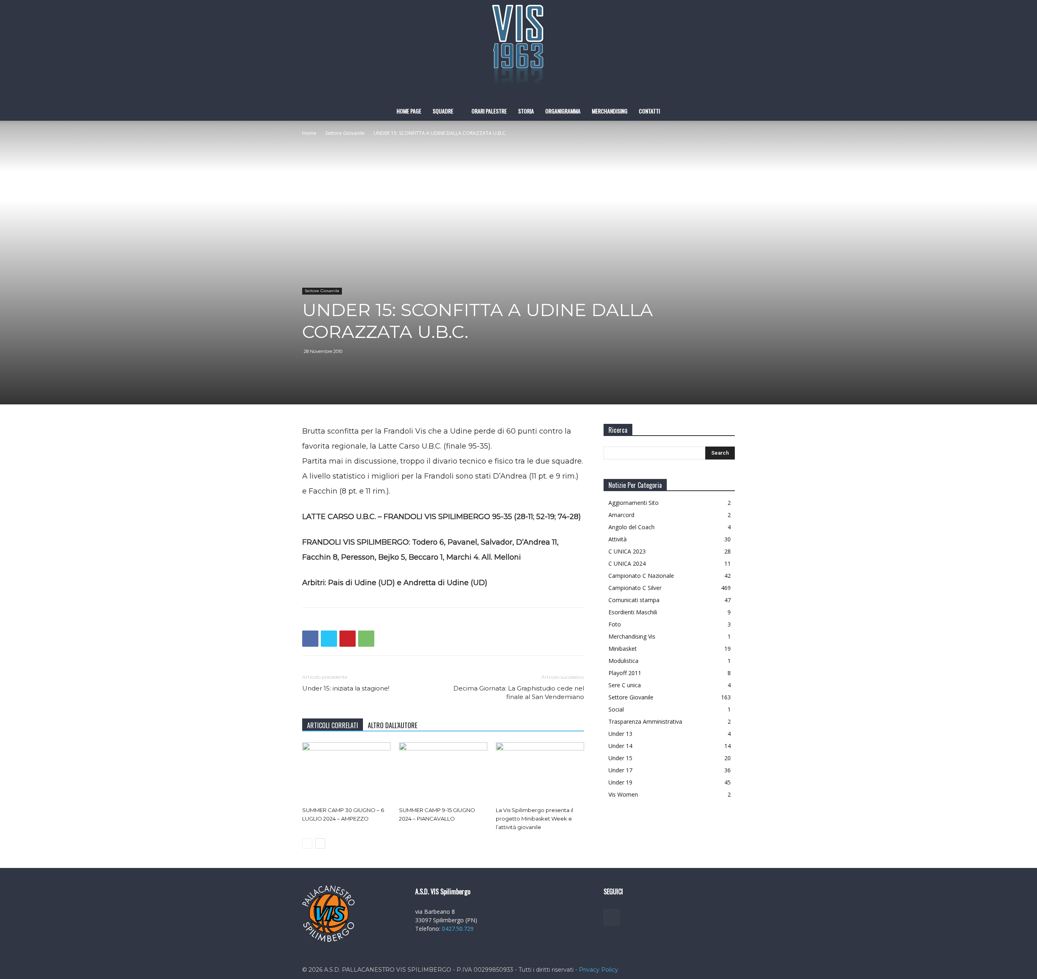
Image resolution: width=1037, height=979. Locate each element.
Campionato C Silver (634, 588)
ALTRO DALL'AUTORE (392, 725)
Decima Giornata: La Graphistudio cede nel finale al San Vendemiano (518, 692)
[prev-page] (307, 843)
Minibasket (622, 648)
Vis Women (623, 794)
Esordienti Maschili (632, 612)
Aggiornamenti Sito (633, 503)
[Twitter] (329, 639)
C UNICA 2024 (627, 563)
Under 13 (620, 733)
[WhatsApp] (366, 639)
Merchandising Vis (631, 636)
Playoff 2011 (624, 673)
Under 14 (620, 746)
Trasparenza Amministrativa (645, 721)
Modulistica (623, 661)
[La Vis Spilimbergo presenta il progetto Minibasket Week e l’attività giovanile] (540, 772)
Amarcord (621, 515)
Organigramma (562, 111)
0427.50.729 (458, 928)
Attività (617, 539)
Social (616, 709)
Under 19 (620, 782)
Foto (614, 624)
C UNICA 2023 (627, 551)
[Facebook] (310, 639)
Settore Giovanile (345, 133)
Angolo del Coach (631, 527)
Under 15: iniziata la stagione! (345, 688)
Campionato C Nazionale (641, 575)
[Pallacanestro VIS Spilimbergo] (518, 50)
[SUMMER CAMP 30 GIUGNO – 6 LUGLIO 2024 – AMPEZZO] (346, 772)
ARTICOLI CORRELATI (332, 725)
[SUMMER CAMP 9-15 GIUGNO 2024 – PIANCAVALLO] (443, 772)
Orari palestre (489, 111)
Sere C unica (624, 685)
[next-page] (320, 843)
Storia (526, 111)
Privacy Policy (598, 969)
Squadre (443, 111)
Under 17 (620, 770)
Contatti (649, 111)
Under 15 (620, 758)
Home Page (409, 111)
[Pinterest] (347, 639)
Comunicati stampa (633, 600)
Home (309, 133)
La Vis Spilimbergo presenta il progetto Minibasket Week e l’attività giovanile (534, 818)
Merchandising (609, 111)
